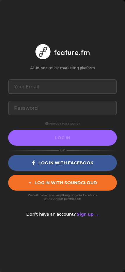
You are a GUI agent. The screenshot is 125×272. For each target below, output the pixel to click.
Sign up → (88, 214)
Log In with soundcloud (66, 182)
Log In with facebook (65, 162)
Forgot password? (64, 123)
